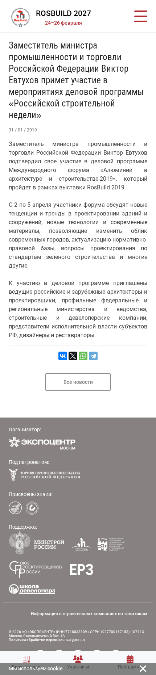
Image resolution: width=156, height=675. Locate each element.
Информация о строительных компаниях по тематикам (89, 613)
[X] (73, 356)
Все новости (78, 382)
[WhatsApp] (83, 356)
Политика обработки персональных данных (47, 640)
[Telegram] (93, 356)
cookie (55, 668)
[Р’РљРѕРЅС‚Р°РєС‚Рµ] (62, 356)
